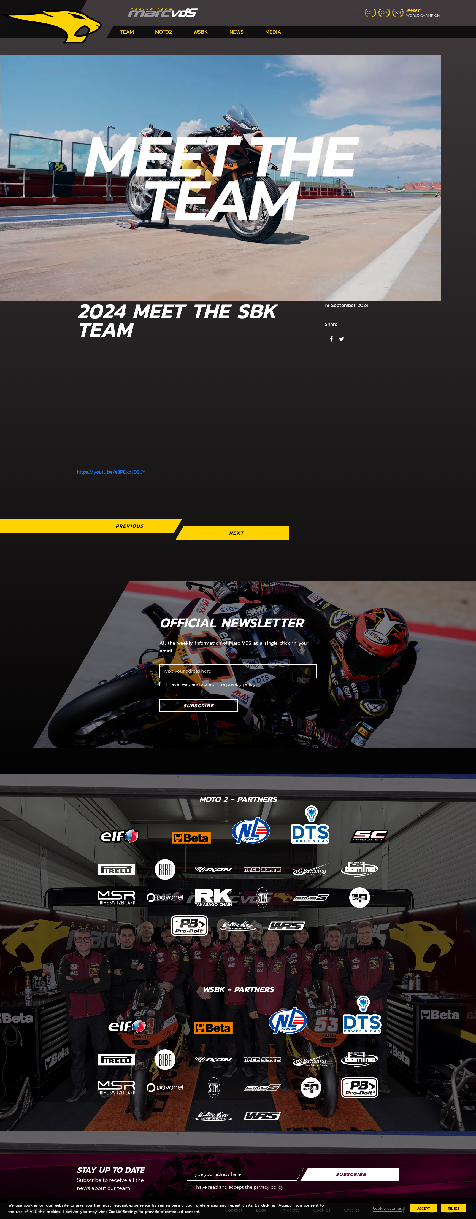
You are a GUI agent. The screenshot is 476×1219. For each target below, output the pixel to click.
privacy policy (241, 684)
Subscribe (198, 705)
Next (236, 532)
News (236, 32)
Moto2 (163, 32)
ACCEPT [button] (423, 1208)
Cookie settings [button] (387, 1208)
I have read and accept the (211, 684)
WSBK (200, 32)
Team (127, 32)
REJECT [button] (453, 1208)
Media (273, 32)
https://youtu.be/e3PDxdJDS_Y (111, 472)
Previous (130, 526)
